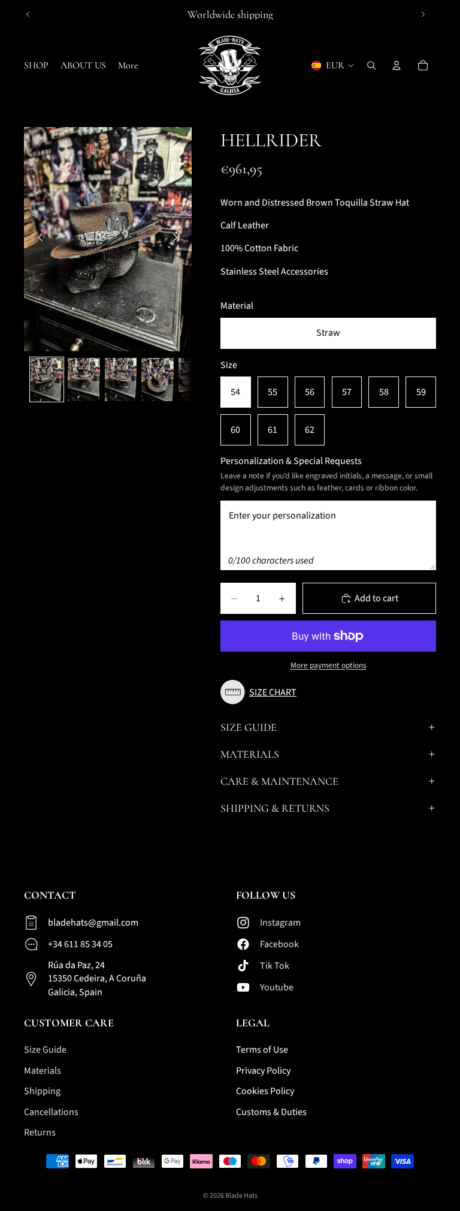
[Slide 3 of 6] (121, 379)
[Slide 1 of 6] (47, 379)
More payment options (328, 665)
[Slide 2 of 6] (84, 379)
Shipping (42, 1091)
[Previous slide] (28, 14)
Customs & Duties (271, 1111)
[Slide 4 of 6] (157, 379)
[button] (261, 692)
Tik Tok (274, 965)
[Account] (396, 65)
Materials (249, 754)
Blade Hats (241, 1196)
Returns (40, 1131)
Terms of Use (262, 1049)
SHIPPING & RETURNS (274, 808)
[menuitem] (128, 65)
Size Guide (248, 727)
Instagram (280, 922)
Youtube (276, 986)
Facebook (279, 943)
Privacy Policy (263, 1070)
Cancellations (51, 1111)
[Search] (371, 65)
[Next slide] (423, 14)
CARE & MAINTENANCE (279, 781)
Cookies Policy (265, 1091)
